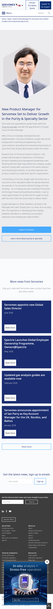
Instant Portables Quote (32, 5)
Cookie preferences (8, 555)
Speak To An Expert (45, 5)
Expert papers (32, 555)
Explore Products (26, 229)
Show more (27, 446)
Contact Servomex (8, 528)
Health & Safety (33, 533)
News (10, 19)
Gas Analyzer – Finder (9, 531)
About (30, 528)
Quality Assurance (34, 540)
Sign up (40, 481)
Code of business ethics (9, 560)
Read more (10, 327)
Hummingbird (6, 533)
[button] (49, 13)
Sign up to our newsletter (10, 538)
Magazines (31, 560)
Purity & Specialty (9, 126)
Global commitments (35, 531)
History (30, 535)
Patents (30, 538)
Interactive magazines (35, 558)
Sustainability (32, 547)
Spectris (4, 540)
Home (4, 19)
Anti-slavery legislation (9, 558)
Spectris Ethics (9, 519)
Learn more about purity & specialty (26, 238)
